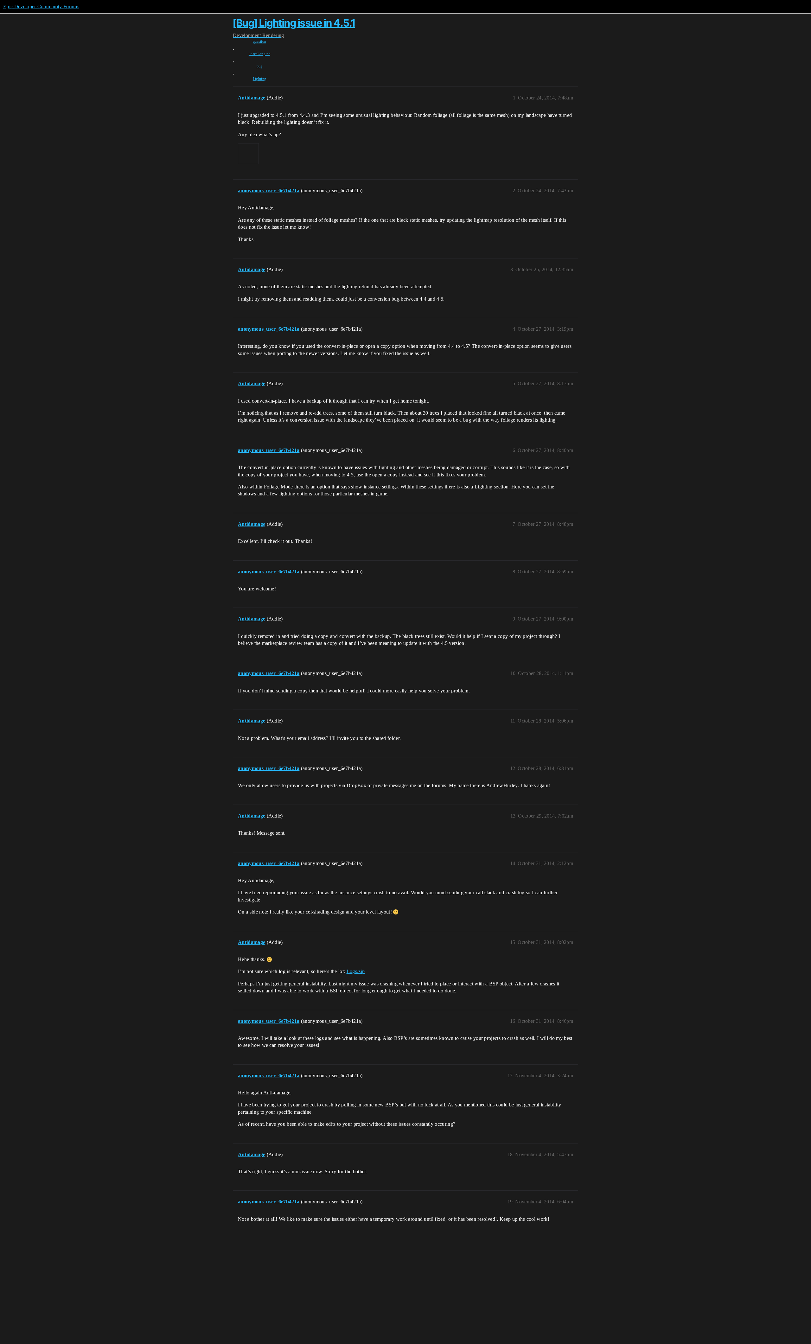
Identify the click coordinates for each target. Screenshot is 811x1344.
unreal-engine (259, 54)
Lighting (259, 79)
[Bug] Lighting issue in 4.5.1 (294, 23)
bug (260, 66)
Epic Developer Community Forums (41, 6)
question (259, 41)
